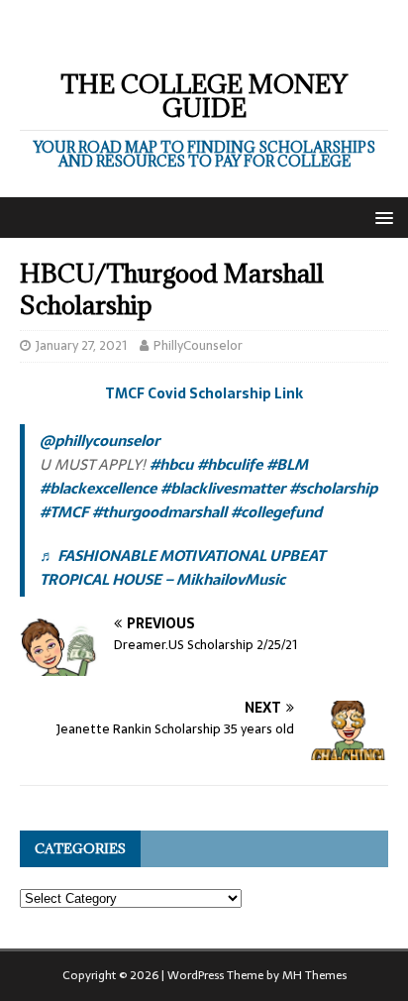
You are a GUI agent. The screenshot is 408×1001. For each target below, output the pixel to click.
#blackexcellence (98, 488)
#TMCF (64, 512)
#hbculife (229, 464)
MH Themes (314, 975)
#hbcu (171, 464)
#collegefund (276, 512)
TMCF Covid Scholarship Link (204, 393)
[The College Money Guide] (197, 37)
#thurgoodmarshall (159, 512)
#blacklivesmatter (222, 488)
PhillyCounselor (198, 345)
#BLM (287, 464)
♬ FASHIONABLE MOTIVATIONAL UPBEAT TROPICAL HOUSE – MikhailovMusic (182, 567)
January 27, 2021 (81, 345)
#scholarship (333, 488)
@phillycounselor (99, 440)
